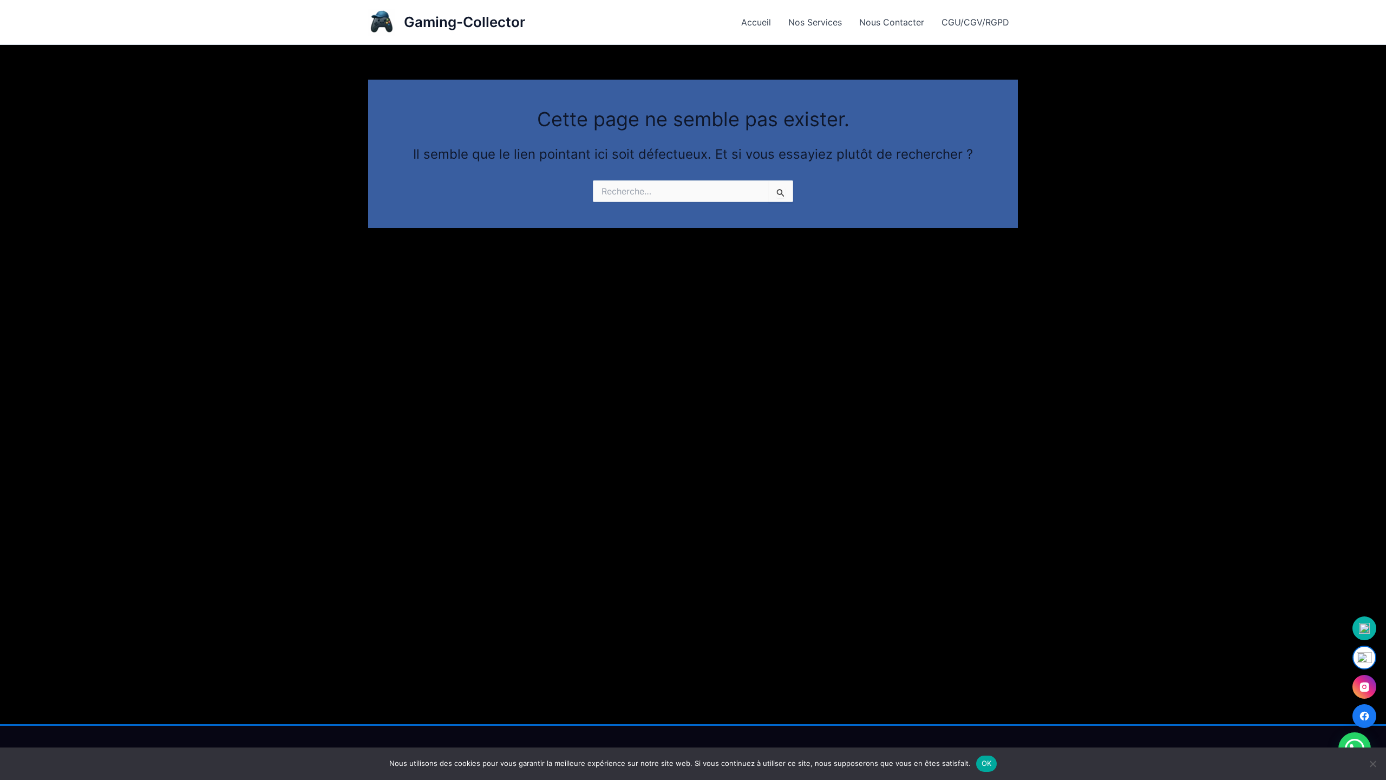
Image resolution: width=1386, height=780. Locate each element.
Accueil (756, 22)
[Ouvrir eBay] (1364, 658)
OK (987, 763)
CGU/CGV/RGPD (975, 22)
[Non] (1372, 763)
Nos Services (815, 22)
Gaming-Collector (464, 22)
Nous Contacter (891, 22)
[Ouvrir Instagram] (1364, 687)
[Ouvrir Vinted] (1364, 628)
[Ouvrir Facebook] (1364, 716)
